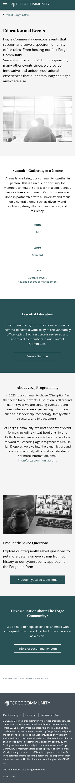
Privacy (30, 715)
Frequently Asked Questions (37, 579)
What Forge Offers (17, 15)
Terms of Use (49, 715)
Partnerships (12, 715)
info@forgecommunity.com (37, 460)
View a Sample (37, 356)
